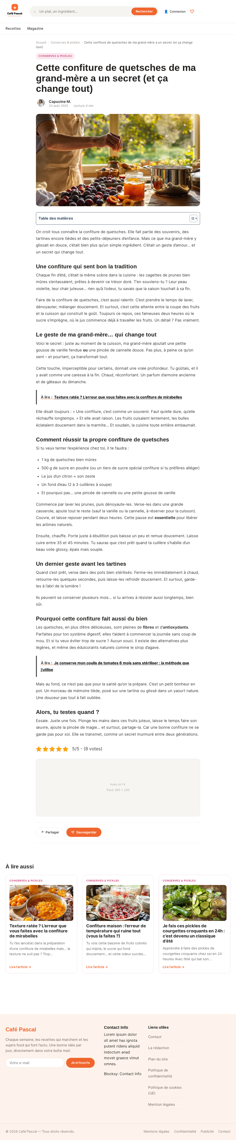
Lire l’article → (20, 967)
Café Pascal (21, 1029)
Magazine (35, 28)
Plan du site (158, 1059)
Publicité (207, 1131)
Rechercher (144, 11)
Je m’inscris (80, 1063)
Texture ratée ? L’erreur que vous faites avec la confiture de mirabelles (38, 930)
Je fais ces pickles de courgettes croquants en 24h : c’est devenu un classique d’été (194, 933)
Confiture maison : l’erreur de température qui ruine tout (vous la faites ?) (116, 930)
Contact (155, 1037)
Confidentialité (185, 1131)
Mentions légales (157, 1131)
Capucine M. (60, 101)
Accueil (41, 42)
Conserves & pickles (65, 42)
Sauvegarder (84, 832)
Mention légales (161, 1104)
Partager (50, 832)
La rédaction (158, 1048)
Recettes (13, 28)
